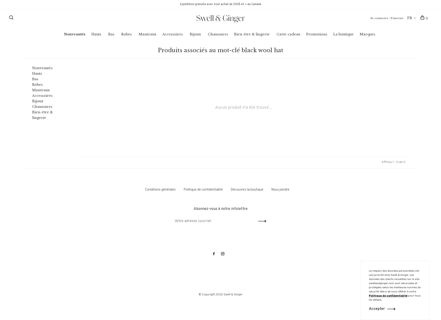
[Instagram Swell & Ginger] (222, 254)
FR (409, 18)
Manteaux (147, 34)
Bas (111, 34)
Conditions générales (160, 190)
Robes (126, 34)
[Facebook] (213, 254)
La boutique (343, 34)
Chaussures (218, 34)
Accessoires (172, 34)
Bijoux (195, 34)
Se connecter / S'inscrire (387, 18)
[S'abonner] (261, 221)
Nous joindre (280, 190)
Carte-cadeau (288, 34)
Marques (367, 34)
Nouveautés (74, 34)
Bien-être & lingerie (252, 34)
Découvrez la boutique (247, 190)
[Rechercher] (11, 18)
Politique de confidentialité (203, 190)
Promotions (316, 34)
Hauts (96, 34)
